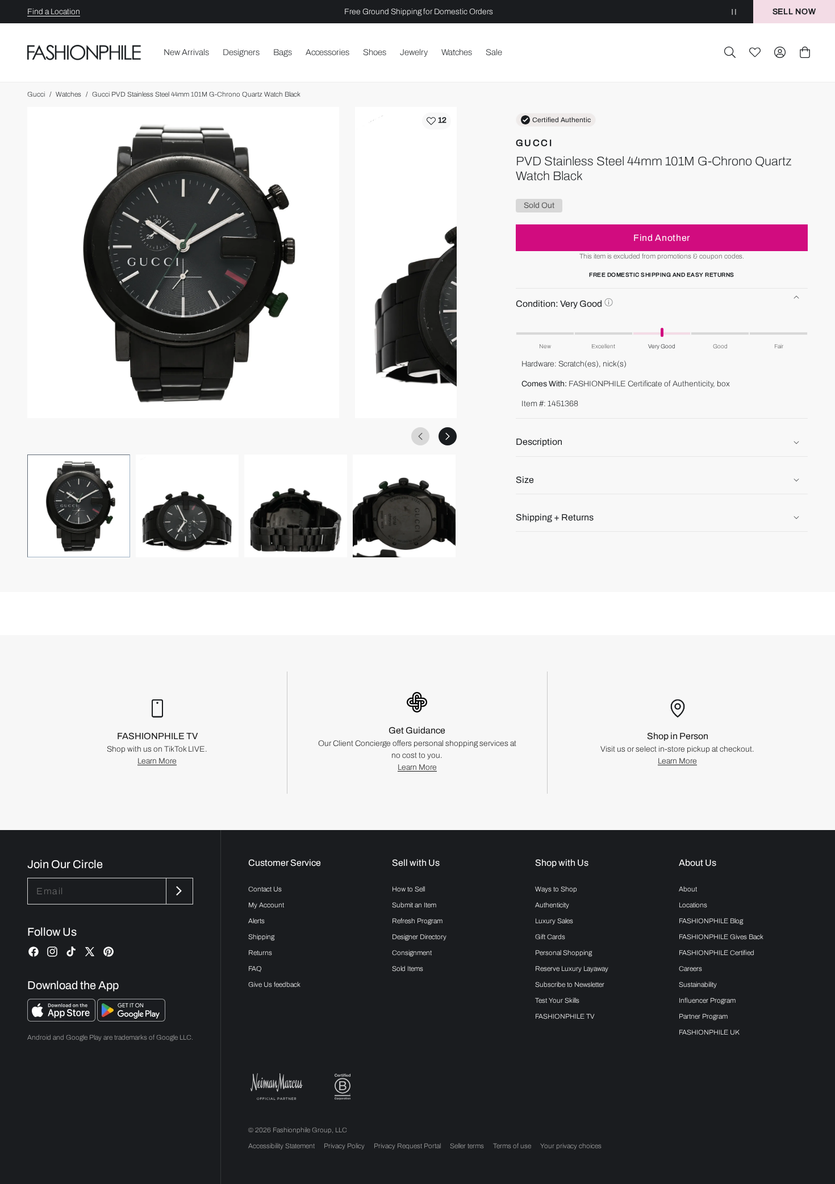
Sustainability (698, 985)
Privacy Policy (344, 1146)
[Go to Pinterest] (108, 951)
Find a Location (53, 11)
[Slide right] (448, 436)
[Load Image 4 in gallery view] (404, 506)
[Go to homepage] (84, 52)
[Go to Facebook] (33, 951)
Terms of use (512, 1146)
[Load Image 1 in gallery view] (78, 506)
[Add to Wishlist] (436, 121)
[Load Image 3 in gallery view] (295, 506)
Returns (260, 953)
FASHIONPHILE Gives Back (721, 937)
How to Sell (408, 889)
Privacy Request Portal (407, 1146)
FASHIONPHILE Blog (711, 921)
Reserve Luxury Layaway (571, 969)
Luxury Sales (554, 921)
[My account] (780, 52)
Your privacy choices (571, 1146)
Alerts (256, 921)
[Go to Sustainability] (342, 1087)
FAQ (255, 969)
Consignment (412, 953)
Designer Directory (419, 937)
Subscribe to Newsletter (569, 985)
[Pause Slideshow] (734, 11)
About (688, 889)
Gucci (36, 94)
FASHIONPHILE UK (709, 1032)
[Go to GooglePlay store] (131, 1018)
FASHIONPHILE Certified (716, 953)
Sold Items (407, 969)
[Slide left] (420, 436)
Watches (68, 94)
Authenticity (552, 905)
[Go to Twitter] (90, 951)
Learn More (157, 761)
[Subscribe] (178, 891)
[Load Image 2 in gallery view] (187, 506)
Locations (693, 905)
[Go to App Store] (62, 1018)
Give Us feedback (274, 985)
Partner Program (703, 1016)
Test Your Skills (557, 1000)
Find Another (661, 237)
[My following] (755, 52)
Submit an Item (414, 905)
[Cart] (805, 52)
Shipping (261, 937)
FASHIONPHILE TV (565, 1016)
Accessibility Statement (281, 1146)
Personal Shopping (563, 953)
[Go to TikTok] (71, 951)
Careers (690, 969)
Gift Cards (550, 937)
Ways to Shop (556, 889)
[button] (730, 52)
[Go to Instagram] (52, 951)
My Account (266, 905)
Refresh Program (417, 921)
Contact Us (265, 889)
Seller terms (467, 1146)
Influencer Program (707, 1000)
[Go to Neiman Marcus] (276, 1086)
